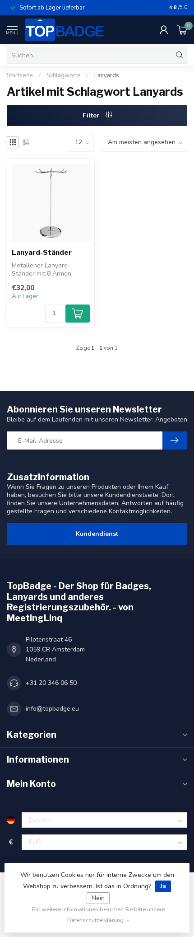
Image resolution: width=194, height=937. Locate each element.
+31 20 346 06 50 (51, 683)
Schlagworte (63, 75)
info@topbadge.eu (52, 708)
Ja (163, 886)
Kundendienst (97, 533)
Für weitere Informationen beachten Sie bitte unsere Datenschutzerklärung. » (98, 914)
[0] (182, 30)
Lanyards (106, 75)
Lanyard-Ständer (42, 252)
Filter (92, 115)
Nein (98, 898)
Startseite (20, 75)
